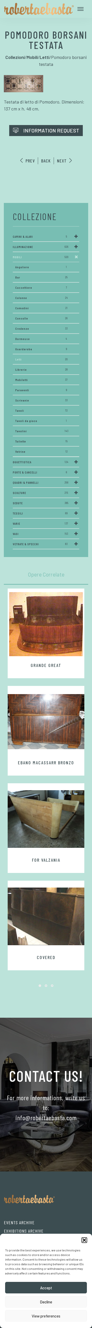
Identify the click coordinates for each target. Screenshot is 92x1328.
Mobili (40, 257)
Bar (41, 277)
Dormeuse (41, 339)
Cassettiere (41, 287)
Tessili (40, 513)
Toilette (41, 441)
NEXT (62, 160)
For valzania (46, 860)
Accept (46, 1287)
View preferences (46, 1316)
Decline (46, 1302)
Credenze (41, 328)
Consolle (41, 318)
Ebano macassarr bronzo (46, 762)
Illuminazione (40, 247)
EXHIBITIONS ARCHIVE (23, 1231)
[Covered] (46, 916)
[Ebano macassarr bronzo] (46, 721)
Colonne (41, 298)
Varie (40, 523)
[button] (84, 1240)
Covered (46, 957)
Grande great (46, 665)
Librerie (41, 369)
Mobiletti (41, 380)
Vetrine (41, 451)
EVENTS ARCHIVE (19, 1222)
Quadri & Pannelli (40, 482)
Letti (41, 359)
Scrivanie (41, 400)
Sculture (40, 493)
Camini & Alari (40, 236)
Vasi (40, 534)
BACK (46, 160)
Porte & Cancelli (40, 472)
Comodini (41, 308)
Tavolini (41, 431)
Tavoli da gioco (41, 421)
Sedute (40, 503)
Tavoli (41, 410)
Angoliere (41, 267)
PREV (29, 160)
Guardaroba (41, 349)
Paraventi (41, 390)
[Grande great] (46, 624)
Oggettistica (40, 462)
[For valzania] (46, 819)
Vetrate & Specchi (40, 544)
